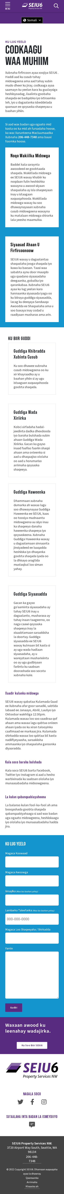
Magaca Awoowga (16, 872)
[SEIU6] (32, 6)
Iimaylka (21, 891)
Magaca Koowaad (16, 853)
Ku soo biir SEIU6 (32, 1045)
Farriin (9, 948)
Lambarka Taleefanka (29, 910)
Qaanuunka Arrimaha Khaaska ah (32, 1182)
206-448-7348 (27, 137)
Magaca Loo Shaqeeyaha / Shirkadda (27, 930)
